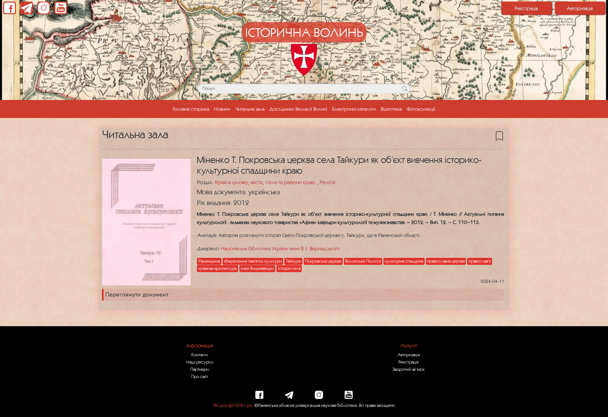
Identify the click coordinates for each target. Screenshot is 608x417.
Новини (222, 109)
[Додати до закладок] (499, 135)
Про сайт (199, 376)
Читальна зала (249, 109)
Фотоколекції (421, 109)
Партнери (199, 369)
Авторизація (580, 8)
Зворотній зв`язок (408, 369)
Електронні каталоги (354, 109)
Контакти (199, 354)
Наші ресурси (199, 361)
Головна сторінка (191, 109)
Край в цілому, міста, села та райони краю (266, 182)
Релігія (327, 182)
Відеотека (391, 109)
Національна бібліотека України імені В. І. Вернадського (280, 248)
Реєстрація (526, 8)
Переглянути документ (136, 294)
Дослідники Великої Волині (298, 109)
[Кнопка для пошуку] (404, 89)
